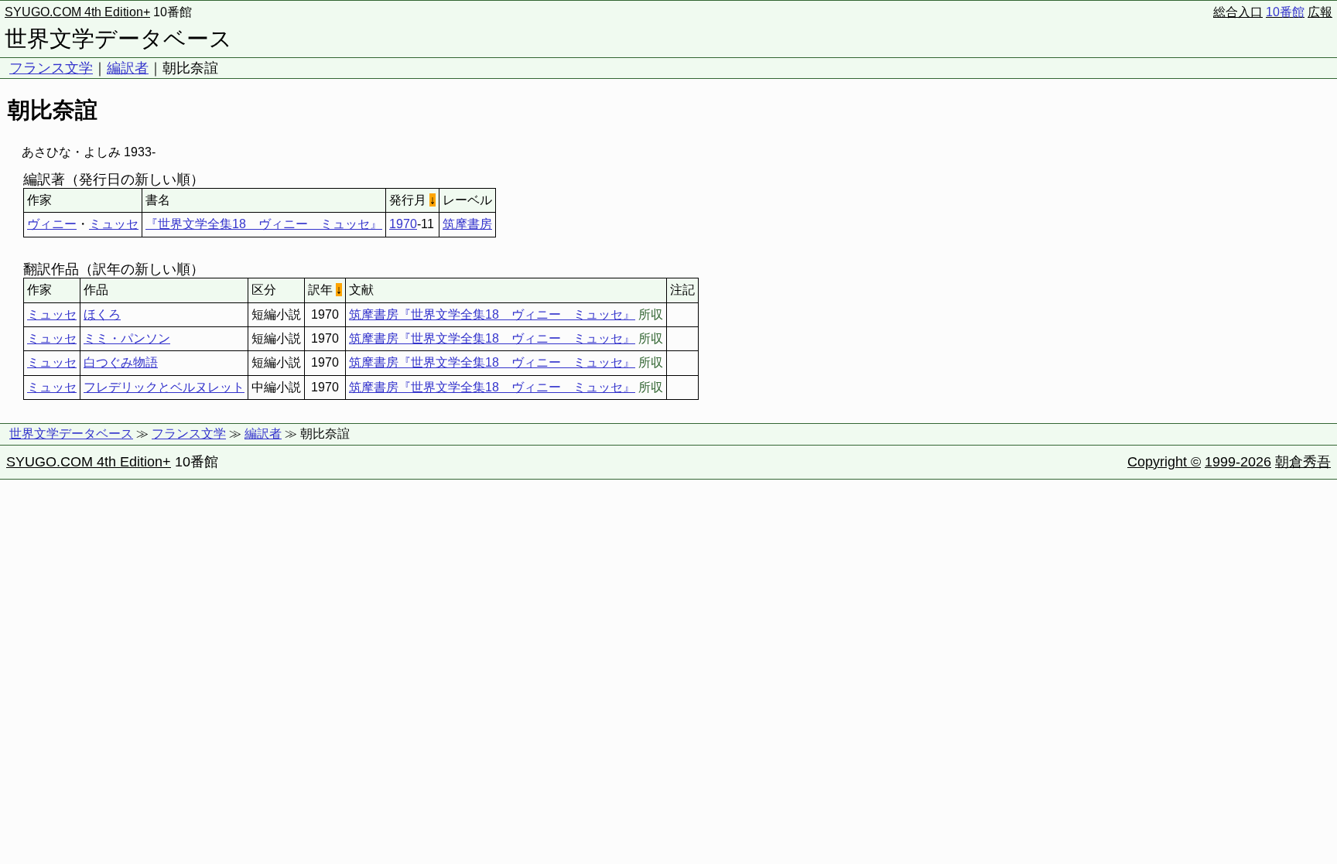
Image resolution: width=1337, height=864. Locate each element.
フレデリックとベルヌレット (164, 387)
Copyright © (1164, 462)
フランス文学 (51, 68)
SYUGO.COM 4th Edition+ (77, 12)
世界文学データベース (118, 38)
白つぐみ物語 (121, 362)
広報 (1320, 12)
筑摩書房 (467, 224)
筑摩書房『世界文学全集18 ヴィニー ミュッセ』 (492, 314)
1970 (403, 224)
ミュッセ (113, 224)
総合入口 (1238, 12)
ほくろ (102, 314)
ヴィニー (52, 224)
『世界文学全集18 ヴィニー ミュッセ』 (263, 224)
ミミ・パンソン (127, 338)
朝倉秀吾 (1303, 462)
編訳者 (128, 68)
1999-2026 (1238, 462)
